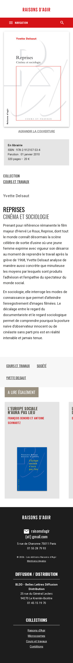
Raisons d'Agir (36, 630)
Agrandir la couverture (36, 131)
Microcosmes (36, 636)
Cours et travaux (16, 181)
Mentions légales (36, 561)
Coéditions (36, 646)
